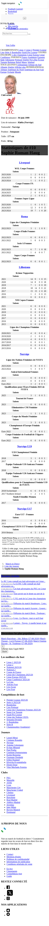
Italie (2, 60)
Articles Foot (12, 684)
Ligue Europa (33, 55)
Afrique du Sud (34, 65)
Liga (2, 52)
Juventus (10, 805)
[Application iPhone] (8, 911)
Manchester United (15, 790)
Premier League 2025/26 (17, 700)
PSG (9, 778)
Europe (3, 72)
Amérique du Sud (31, 69)
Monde (18, 72)
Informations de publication (18, 862)
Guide (9, 876)
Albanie (3, 67)
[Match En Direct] (10, 831)
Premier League (39, 50)
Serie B (10, 724)
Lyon (9, 785)
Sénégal (31, 62)
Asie (42, 69)
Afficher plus (20, 67)
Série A (8, 52)
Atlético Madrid (13, 802)
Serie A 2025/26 (13, 702)
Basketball (12, 11)
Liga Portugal (12, 707)
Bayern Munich (13, 810)
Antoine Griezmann (15, 745)
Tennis (11, 14)
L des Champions (19, 55)
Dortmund (11, 812)
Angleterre (32, 57)
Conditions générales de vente (19, 864)
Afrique (3, 69)
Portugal (18, 60)
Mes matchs (13, 26)
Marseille (10, 780)
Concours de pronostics (18, 28)
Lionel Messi (12, 738)
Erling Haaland (13, 760)
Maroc (24, 62)
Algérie (26, 60)
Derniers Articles (10, 576)
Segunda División (14, 719)
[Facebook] (8, 888)
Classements (12, 871)
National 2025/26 (14, 667)
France (24, 57)
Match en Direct (12, 564)
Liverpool (11, 795)
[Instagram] (8, 899)
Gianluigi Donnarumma (17, 752)
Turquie (3, 62)
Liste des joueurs (11, 566)
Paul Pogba (11, 750)
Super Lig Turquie (14, 712)
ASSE (9, 783)
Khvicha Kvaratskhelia (16, 762)
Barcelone (11, 797)
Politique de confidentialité (18, 859)
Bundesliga (16, 52)
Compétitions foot (14, 874)
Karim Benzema (14, 755)
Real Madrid (12, 800)
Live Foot (11, 689)
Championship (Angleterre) (18, 727)
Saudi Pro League (29, 52)
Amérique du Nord (15, 69)
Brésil (18, 62)
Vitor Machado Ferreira (17, 767)
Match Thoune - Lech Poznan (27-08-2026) (23, 639)
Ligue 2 (29, 50)
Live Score (11, 687)
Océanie (10, 72)
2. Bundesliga (12, 722)
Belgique (11, 62)
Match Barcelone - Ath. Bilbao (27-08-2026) (20, 638)
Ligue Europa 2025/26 (16, 677)
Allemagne (9, 60)
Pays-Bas (34, 60)
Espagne (41, 57)
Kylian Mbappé (13, 747)
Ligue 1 (21, 50)
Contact (10, 854)
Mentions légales (14, 857)
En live (10, 869)
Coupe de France (14, 672)
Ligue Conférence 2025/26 (18, 679)
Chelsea (10, 792)
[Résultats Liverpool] (10, 113)
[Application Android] (8, 915)
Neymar (10, 742)
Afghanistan (22, 65)
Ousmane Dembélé (15, 757)
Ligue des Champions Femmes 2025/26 (24, 710)
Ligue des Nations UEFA (17, 717)
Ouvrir (4, 652)
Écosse (41, 60)
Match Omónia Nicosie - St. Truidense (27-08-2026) (23, 642)
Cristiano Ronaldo (14, 740)
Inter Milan (11, 807)
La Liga (10, 682)
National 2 (11, 670)
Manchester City (14, 787)
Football (15, 9)
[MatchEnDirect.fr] (24, 4)
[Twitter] (10, 895)
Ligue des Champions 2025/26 (20, 675)
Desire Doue (12, 765)
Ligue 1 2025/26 (14, 662)
